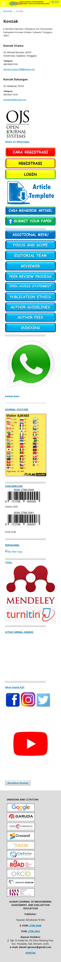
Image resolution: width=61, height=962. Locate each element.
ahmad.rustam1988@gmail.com (19, 69)
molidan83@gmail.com (14, 99)
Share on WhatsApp (17, 141)
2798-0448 (35, 925)
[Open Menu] (3, 3)
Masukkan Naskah (17, 782)
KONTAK (31, 952)
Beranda (7, 11)
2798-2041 (34, 931)
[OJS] (18, 138)
